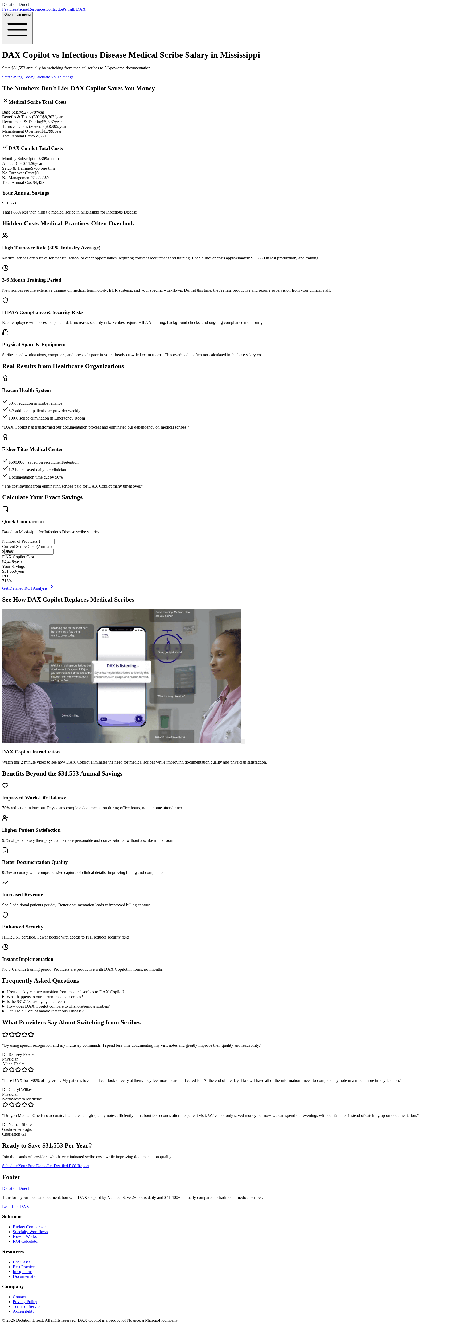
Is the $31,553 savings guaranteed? (36, 1001)
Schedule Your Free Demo (24, 1165)
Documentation (26, 1276)
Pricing (22, 9)
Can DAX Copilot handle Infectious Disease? (45, 1011)
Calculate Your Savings (53, 77)
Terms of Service (27, 1306)
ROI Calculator (26, 1241)
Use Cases (21, 1262)
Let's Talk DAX (72, 9)
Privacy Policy (25, 1301)
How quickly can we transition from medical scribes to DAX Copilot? (65, 992)
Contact (52, 9)
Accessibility (23, 1311)
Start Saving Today (18, 77)
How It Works (25, 1236)
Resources (37, 9)
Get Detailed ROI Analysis (25, 588)
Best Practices (24, 1267)
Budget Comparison (30, 1227)
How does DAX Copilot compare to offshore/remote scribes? (58, 1006)
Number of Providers (20, 541)
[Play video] (243, 741)
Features (9, 9)
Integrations (22, 1271)
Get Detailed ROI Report (68, 1165)
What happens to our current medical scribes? (45, 996)
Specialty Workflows (30, 1231)
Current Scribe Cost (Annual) (27, 546)
